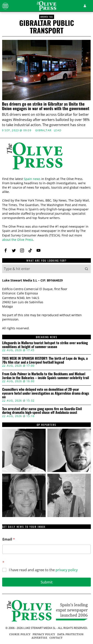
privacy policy (67, 569)
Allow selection (46, 392)
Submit (47, 582)
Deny (46, 411)
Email (8, 539)
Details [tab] (46, 238)
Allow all (46, 372)
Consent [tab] (16, 238)
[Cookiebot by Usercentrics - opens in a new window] (69, 226)
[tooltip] (24, 450)
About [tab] (76, 238)
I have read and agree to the (43, 570)
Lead (57, 130)
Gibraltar (43, 130)
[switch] (82, 323)
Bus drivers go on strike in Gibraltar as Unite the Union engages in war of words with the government (45, 106)
